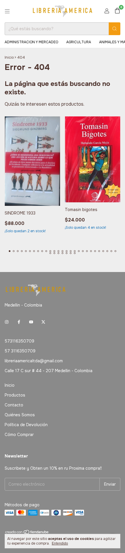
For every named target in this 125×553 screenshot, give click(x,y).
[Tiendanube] (27, 533)
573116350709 (19, 341)
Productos (15, 395)
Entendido (60, 543)
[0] (117, 11)
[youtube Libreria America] (31, 322)
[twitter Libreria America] (43, 322)
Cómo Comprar (19, 434)
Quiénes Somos (20, 414)
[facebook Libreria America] (19, 322)
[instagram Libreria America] (7, 322)
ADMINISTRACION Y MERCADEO (31, 42)
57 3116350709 (20, 351)
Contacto (14, 405)
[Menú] (7, 11)
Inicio (9, 57)
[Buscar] (114, 28)
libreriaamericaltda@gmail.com (34, 360)
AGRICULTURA (78, 42)
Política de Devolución (26, 424)
